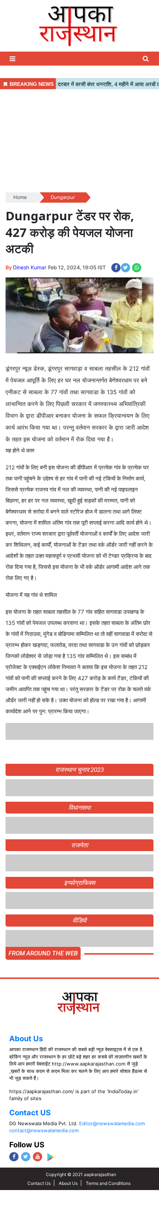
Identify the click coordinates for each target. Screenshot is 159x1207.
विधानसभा (79, 807)
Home (20, 197)
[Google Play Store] (50, 1157)
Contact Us (39, 1183)
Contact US (30, 1112)
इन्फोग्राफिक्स (79, 882)
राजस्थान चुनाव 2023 (79, 769)
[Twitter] (25, 1156)
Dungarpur (63, 197)
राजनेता (79, 845)
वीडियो (79, 920)
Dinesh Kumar (29, 267)
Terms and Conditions (108, 1183)
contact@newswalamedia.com (44, 1130)
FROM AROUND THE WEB (43, 953)
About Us (26, 1038)
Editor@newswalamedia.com (112, 1123)
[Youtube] (37, 1156)
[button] (13, 59)
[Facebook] (13, 1156)
